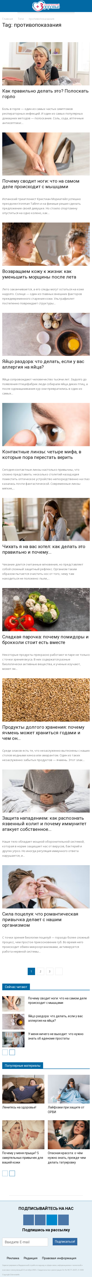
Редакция (31, 1258)
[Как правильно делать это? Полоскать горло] (46, 63)
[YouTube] (63, 1220)
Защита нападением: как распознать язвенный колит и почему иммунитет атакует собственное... (44, 823)
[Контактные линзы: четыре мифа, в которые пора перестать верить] (46, 424)
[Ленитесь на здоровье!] (23, 1089)
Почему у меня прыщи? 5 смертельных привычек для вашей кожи (22, 1157)
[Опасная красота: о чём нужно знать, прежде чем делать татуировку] (69, 1134)
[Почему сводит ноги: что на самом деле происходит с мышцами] (46, 154)
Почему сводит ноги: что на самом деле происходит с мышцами (40, 183)
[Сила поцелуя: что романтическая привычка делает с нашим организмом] (46, 886)
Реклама (13, 1258)
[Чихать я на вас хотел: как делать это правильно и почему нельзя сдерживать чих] (46, 519)
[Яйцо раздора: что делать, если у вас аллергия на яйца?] (46, 334)
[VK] (40, 1220)
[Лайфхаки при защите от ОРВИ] (69, 1089)
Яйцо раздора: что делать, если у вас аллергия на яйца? (43, 364)
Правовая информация (59, 1258)
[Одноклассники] (28, 1220)
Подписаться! (65, 1241)
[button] (85, 6)
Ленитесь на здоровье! (19, 1107)
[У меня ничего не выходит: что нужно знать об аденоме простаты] (13, 1039)
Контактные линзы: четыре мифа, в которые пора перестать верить (41, 454)
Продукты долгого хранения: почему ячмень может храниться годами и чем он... (43, 732)
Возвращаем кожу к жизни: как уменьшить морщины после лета (39, 274)
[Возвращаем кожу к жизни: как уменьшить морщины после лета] (46, 244)
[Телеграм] (51, 1220)
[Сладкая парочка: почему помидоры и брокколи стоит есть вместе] (46, 609)
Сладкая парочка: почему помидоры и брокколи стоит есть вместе (45, 639)
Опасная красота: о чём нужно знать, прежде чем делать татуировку (67, 1157)
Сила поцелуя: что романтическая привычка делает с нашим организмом (40, 919)
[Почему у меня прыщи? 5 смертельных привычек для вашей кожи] (23, 1134)
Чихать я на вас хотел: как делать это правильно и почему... (43, 549)
